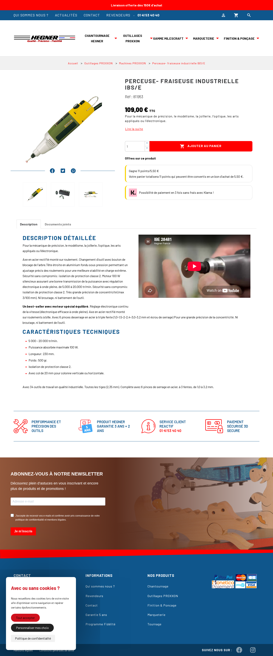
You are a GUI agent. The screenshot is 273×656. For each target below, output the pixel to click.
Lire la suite (134, 129)
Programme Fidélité (101, 624)
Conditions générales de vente (56, 650)
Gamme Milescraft (168, 38)
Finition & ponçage (239, 38)
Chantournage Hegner (97, 38)
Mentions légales (23, 650)
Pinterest (73, 170)
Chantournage (157, 586)
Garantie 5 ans (96, 615)
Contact (92, 15)
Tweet (63, 170)
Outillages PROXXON (132, 38)
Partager (52, 170)
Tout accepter (25, 618)
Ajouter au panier (200, 146)
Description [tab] (28, 224)
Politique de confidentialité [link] (33, 638)
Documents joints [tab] (58, 224)
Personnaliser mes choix (32, 628)
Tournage (154, 624)
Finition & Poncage (161, 605)
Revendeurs (118, 15)
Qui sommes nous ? (31, 15)
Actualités (66, 15)
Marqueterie (203, 38)
